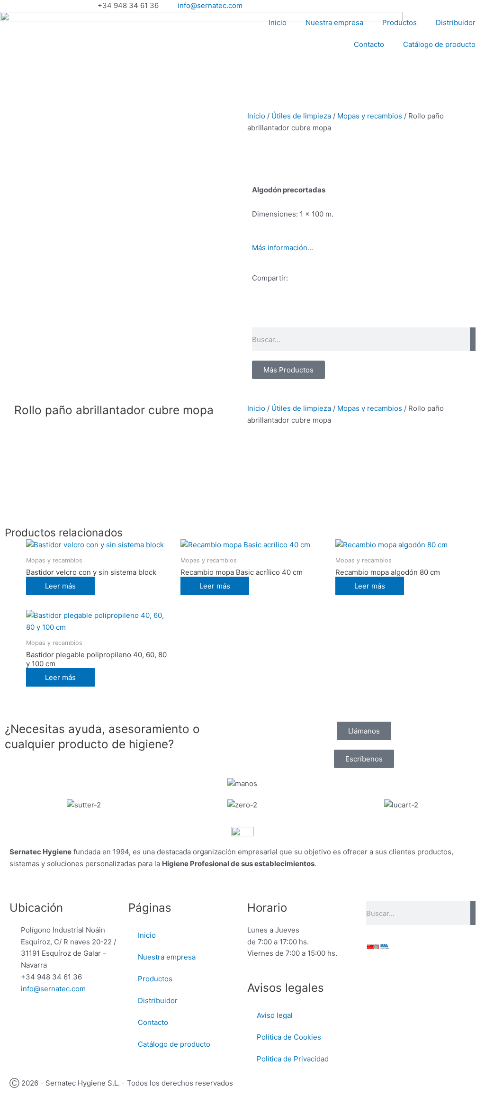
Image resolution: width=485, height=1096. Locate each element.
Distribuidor (456, 22)
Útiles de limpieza (301, 115)
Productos (399, 22)
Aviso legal (275, 1015)
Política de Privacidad (293, 1058)
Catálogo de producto (439, 44)
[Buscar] (473, 339)
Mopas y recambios (369, 115)
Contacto (369, 44)
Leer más (60, 585)
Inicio (278, 22)
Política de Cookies (289, 1037)
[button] (255, 312)
